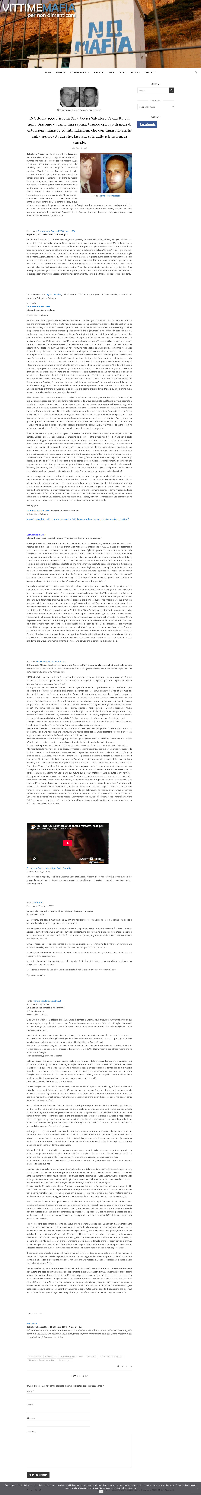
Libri (112, 72)
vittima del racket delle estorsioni (41, 1360)
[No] (197, 1488)
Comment (31, 1431)
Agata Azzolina (54, 294)
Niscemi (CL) (91, 1356)
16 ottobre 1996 (34, 1356)
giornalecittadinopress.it (110, 195)
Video (123, 72)
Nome (30, 1391)
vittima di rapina (64, 1360)
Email (30, 1404)
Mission (60, 72)
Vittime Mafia (78, 72)
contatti (150, 72)
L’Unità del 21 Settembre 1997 (51, 661)
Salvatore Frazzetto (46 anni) (111, 1356)
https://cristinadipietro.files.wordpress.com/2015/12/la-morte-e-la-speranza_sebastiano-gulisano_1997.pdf (78, 519)
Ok (101, 1491)
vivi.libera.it (38, 902)
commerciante (50, 1356)
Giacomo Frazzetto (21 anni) (71, 1356)
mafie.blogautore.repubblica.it (47, 1000)
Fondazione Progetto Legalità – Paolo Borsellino (49, 868)
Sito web (31, 1418)
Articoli (99, 72)
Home (48, 72)
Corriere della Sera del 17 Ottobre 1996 (56, 231)
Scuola (135, 72)
